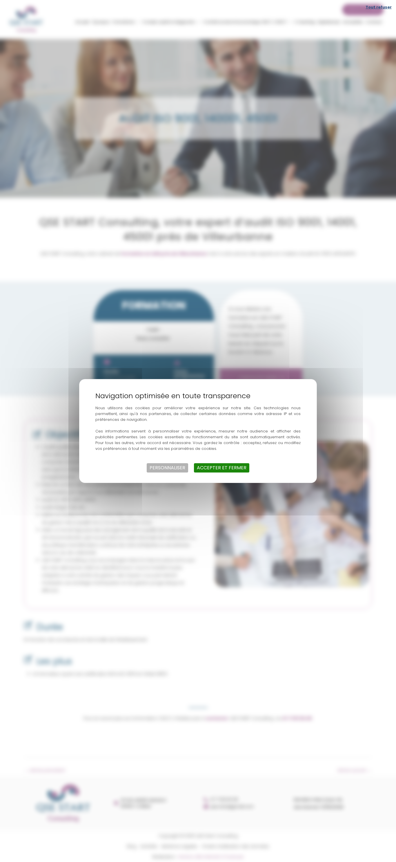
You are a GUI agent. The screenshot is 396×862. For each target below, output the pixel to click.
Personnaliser (167, 467)
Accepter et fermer (221, 467)
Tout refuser (379, 7)
